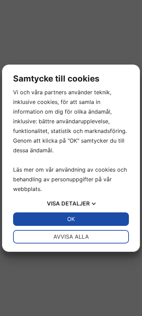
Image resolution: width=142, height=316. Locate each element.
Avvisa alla (71, 236)
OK (71, 219)
